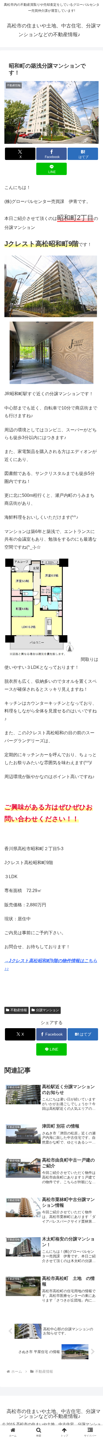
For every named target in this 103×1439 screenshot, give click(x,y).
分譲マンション (47, 1010)
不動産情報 (18, 1010)
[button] (92, 955)
